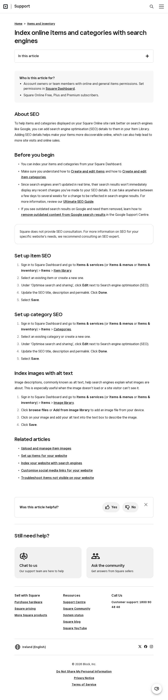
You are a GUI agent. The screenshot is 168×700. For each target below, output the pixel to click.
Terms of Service (84, 684)
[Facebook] (146, 646)
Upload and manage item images (46, 448)
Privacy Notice (84, 678)
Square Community (76, 608)
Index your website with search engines (51, 463)
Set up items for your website (44, 456)
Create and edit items (88, 171)
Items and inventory (41, 23)
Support (22, 6)
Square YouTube (75, 628)
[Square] (5, 6)
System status (73, 615)
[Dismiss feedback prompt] (145, 504)
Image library (64, 403)
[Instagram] (151, 646)
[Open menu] (161, 6)
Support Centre (74, 602)
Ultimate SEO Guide (78, 202)
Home (18, 23)
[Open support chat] (157, 689)
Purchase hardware (28, 602)
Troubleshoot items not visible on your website (57, 478)
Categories (62, 329)
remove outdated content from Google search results (63, 215)
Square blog (72, 621)
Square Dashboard (60, 89)
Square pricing (25, 608)
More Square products (31, 615)
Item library (62, 270)
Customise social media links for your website (57, 470)
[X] (140, 646)
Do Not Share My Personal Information (84, 671)
